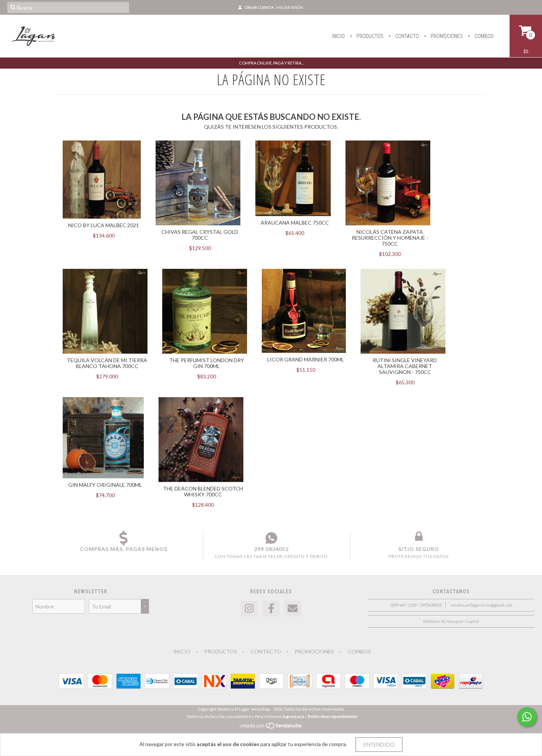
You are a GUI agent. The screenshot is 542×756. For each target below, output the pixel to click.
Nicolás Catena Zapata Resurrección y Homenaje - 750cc (390, 238)
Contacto (406, 36)
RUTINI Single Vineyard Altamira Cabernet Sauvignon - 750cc (405, 366)
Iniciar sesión (290, 7)
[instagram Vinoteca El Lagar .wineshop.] (249, 609)
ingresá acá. (293, 716)
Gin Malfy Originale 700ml (105, 485)
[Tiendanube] (271, 727)
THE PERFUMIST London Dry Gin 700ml (206, 363)
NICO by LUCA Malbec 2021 (103, 225)
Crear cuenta (259, 7)
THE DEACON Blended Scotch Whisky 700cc (203, 491)
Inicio (338, 36)
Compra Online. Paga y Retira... (271, 62)
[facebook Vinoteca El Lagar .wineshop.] (271, 609)
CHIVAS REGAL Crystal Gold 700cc (199, 235)
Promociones (446, 36)
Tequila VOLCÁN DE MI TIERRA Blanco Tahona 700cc (107, 363)
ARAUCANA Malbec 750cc (295, 222)
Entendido (379, 744)
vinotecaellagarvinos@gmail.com (482, 605)
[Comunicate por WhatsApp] (526, 716)
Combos (483, 36)
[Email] (292, 609)
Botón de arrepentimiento (332, 716)
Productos (369, 36)
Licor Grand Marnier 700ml (305, 359)
